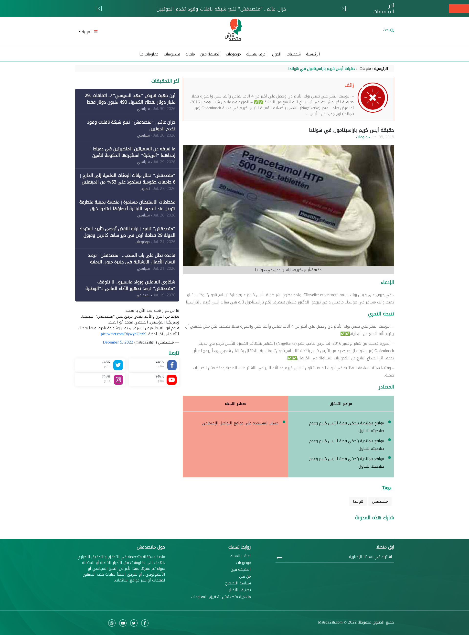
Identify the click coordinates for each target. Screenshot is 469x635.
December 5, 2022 (118, 342)
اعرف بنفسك (256, 54)
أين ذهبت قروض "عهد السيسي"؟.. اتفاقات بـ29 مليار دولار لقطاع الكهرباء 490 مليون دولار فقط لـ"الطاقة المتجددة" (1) (130, 102)
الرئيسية (313, 54)
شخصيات (294, 54)
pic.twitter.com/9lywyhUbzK (123, 334)
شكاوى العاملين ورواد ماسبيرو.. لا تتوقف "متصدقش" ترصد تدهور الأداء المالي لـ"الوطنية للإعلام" (130, 288)
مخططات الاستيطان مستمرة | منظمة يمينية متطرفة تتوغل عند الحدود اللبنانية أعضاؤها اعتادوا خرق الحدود (127, 208)
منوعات (365, 68)
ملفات (190, 54)
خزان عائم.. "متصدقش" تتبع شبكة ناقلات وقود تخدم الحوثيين (131, 125)
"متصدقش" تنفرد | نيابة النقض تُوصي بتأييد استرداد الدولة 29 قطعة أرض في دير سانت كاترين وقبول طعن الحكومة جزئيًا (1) (127, 235)
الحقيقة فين (210, 54)
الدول (276, 54)
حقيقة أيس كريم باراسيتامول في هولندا (321, 68)
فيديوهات (172, 54)
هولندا (358, 501)
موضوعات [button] (233, 54)
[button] (127, 32)
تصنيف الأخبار (240, 590)
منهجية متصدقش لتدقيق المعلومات (221, 597)
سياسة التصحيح (238, 583)
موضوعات (243, 563)
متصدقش (380, 501)
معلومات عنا (149, 54)
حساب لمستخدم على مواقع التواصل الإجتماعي (240, 423)
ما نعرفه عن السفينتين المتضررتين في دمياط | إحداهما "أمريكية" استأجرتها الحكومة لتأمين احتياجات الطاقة (132, 155)
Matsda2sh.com (330, 622)
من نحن (245, 576)
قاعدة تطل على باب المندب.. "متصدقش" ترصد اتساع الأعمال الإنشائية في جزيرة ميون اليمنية (131, 258)
